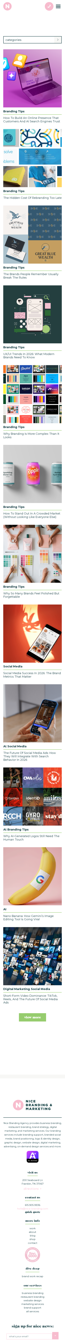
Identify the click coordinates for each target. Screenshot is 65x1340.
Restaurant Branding (32, 1296)
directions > (32, 1189)
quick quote (32, 1212)
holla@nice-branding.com (32, 1208)
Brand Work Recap (32, 1276)
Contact (32, 1242)
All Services (32, 1311)
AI (4, 746)
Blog (32, 1235)
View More (32, 1017)
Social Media (12, 666)
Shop (32, 1239)
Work (32, 1228)
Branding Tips (13, 111)
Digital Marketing (16, 989)
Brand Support (32, 1307)
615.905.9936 (32, 1205)
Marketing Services (32, 1304)
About (32, 1231)
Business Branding (32, 1293)
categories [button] (13, 40)
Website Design (32, 1300)
